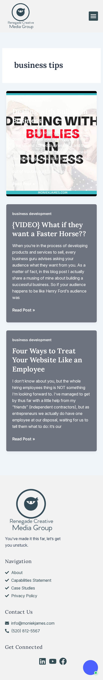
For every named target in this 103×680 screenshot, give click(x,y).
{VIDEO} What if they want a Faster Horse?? (49, 229)
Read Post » (23, 184)
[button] (93, 16)
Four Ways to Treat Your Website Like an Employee (47, 360)
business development (32, 100)
